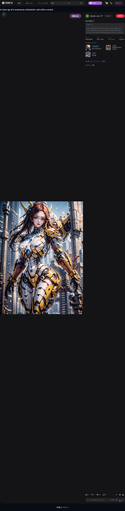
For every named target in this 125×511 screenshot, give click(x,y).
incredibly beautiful (98, 32)
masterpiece (94, 28)
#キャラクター (95, 61)
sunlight (111, 30)
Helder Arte (95, 16)
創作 (120, 16)
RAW (87, 28)
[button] (81, 3)
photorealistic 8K (102, 30)
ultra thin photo (103, 28)
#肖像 (87, 61)
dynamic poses (111, 32)
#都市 (104, 61)
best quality (114, 28)
